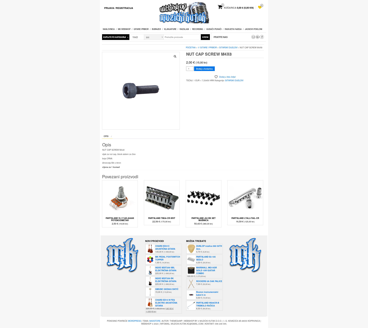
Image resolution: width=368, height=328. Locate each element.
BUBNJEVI (156, 29)
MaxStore (154, 320)
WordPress (134, 320)
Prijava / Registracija (118, 8)
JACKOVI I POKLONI (253, 29)
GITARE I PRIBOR (141, 29)
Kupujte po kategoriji (114, 37)
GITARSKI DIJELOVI (228, 47)
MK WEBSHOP (124, 29)
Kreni (205, 37)
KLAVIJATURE (170, 29)
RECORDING (197, 29)
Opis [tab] (106, 136)
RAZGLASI (184, 29)
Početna (190, 47)
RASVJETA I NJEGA (233, 29)
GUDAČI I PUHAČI (213, 29)
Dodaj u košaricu (204, 68)
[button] (175, 56)
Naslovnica (109, 29)
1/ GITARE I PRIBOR (207, 47)
